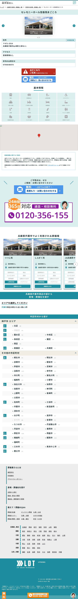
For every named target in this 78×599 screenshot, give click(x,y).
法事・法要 (25, 516)
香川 (28, 548)
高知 (38, 548)
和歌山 (49, 540)
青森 (30, 527)
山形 (50, 527)
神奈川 (29, 531)
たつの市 (20, 424)
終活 (34, 519)
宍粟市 (19, 406)
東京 (23, 531)
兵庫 (28, 540)
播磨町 (19, 438)
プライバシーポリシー (15, 479)
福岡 (23, 552)
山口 (43, 544)
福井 (58, 535)
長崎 (33, 552)
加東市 (19, 389)
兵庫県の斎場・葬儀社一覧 (14, 7)
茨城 (45, 531)
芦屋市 (19, 366)
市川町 (19, 375)
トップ (2, 7)
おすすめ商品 (37, 516)
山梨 (63, 535)
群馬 (50, 531)
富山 (48, 535)
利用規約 (11, 476)
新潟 (38, 535)
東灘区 (19, 348)
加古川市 (20, 384)
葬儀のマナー (12, 516)
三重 (55, 540)
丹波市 (19, 429)
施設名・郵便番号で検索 (16, 499)
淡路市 (19, 371)
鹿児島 (54, 552)
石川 (53, 535)
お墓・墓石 (25, 519)
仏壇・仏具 (37, 512)
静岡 (28, 535)
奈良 (43, 540)
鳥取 (38, 544)
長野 (43, 535)
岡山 (23, 544)
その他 (39, 519)
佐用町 (19, 402)
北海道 (24, 527)
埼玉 (35, 531)
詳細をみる (18, 286)
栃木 (55, 531)
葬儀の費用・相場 (14, 519)
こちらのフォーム (53, 165)
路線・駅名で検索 (14, 496)
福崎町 (19, 442)
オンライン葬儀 (26, 512)
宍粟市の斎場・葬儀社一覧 (33, 7)
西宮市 (19, 433)
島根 (33, 544)
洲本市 (19, 411)
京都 (33, 540)
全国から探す (12, 492)
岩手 (35, 527)
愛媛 (23, 548)
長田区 (19, 339)
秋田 (45, 527)
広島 (28, 544)
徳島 (33, 548)
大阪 (23, 540)
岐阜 (33, 535)
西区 (18, 343)
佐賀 (28, 552)
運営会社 (11, 472)
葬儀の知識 (11, 512)
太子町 (19, 415)
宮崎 (48, 552)
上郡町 (19, 393)
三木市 (19, 446)
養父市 (19, 451)
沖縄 (60, 552)
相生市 (19, 357)
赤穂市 (19, 362)
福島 (55, 527)
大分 (43, 552)
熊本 (38, 552)
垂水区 (19, 335)
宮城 (40, 527)
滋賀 (38, 540)
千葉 (40, 531)
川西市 (19, 398)
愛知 (23, 535)
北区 (18, 326)
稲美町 (19, 380)
